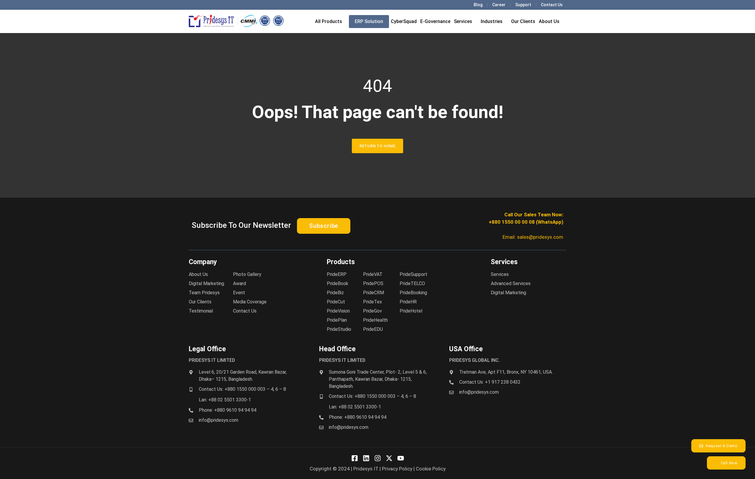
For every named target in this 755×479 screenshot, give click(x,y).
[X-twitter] (389, 458)
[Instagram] (377, 458)
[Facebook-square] (354, 458)
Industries (492, 21)
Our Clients (523, 21)
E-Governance (435, 21)
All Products (328, 21)
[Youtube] (400, 458)
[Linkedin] (366, 458)
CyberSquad (404, 21)
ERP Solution (369, 21)
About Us (549, 21)
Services (463, 21)
